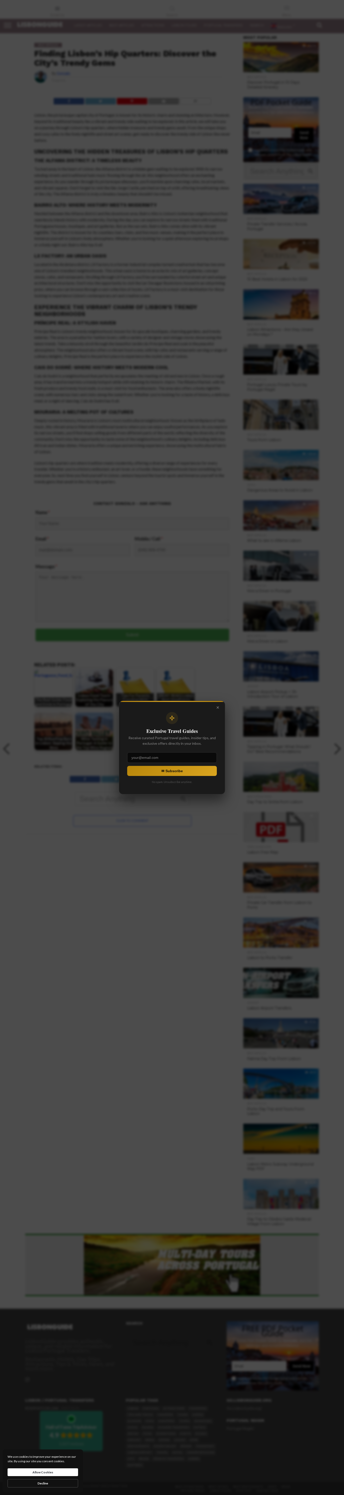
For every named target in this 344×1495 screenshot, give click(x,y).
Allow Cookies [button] (42, 1472)
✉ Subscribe (172, 771)
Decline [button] (43, 1483)
